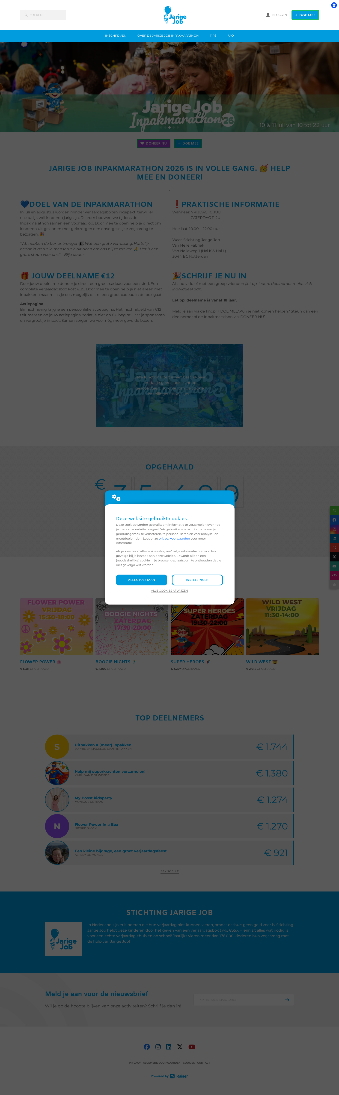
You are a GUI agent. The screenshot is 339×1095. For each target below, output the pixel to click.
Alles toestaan (141, 580)
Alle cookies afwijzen (169, 590)
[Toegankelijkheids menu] (334, 5)
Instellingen (197, 580)
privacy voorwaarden (174, 538)
